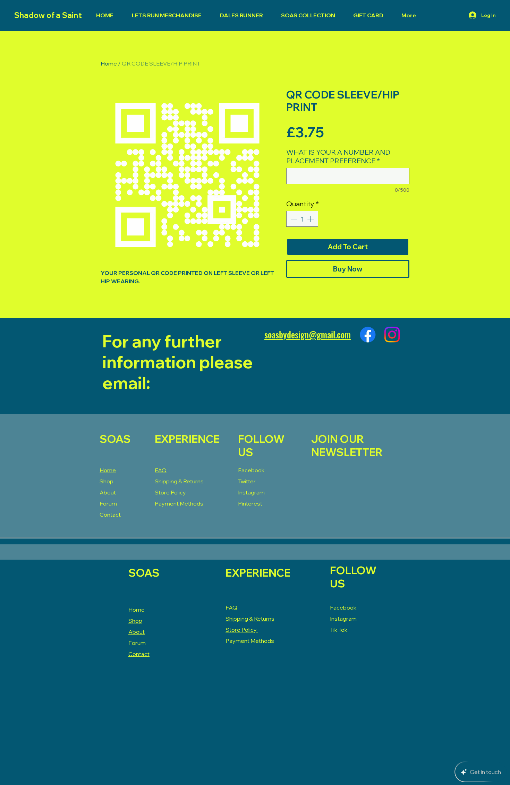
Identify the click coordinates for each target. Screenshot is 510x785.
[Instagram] (392, 334)
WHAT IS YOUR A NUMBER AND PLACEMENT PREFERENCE (338, 156)
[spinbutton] (302, 218)
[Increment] (311, 218)
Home (109, 63)
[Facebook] (367, 334)
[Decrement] (293, 218)
